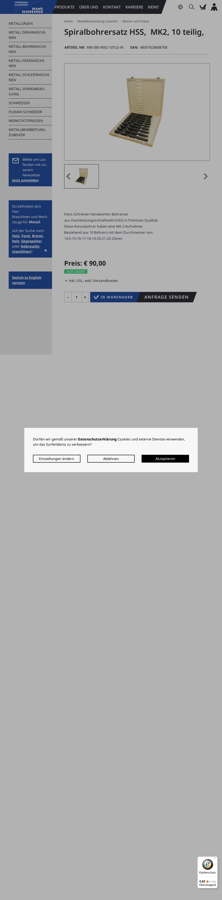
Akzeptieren (165, 458)
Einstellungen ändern (56, 458)
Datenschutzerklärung (97, 439)
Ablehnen (111, 458)
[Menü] (215, 859)
